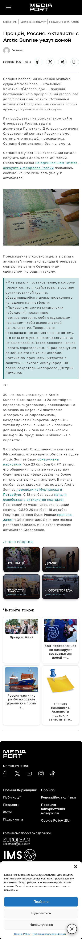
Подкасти (11, 804)
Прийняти (41, 901)
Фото (7, 812)
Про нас (48, 790)
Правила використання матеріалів (53, 809)
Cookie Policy (22, 934)
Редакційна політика (58, 797)
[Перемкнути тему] (72, 929)
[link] (6, 774)
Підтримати (13, 819)
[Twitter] (50, 62)
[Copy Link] (74, 62)
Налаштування (41, 924)
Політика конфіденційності (49, 934)
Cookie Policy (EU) (55, 820)
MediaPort (9, 22)
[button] (76, 867)
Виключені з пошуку (33, 22)
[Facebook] (38, 62)
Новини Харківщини (20, 790)
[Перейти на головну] (41, 7)
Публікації (11, 797)
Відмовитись (41, 913)
